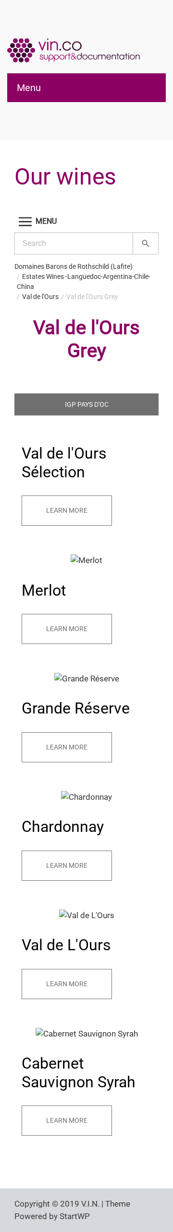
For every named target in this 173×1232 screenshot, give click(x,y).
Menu (29, 87)
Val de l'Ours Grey (92, 296)
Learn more (66, 510)
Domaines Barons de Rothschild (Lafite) (73, 266)
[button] (86, 221)
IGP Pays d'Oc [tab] (87, 404)
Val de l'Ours (40, 296)
